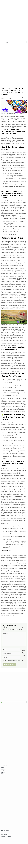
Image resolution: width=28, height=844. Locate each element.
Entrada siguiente (23, 619)
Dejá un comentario (5, 97)
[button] (26, 42)
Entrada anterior (5, 619)
